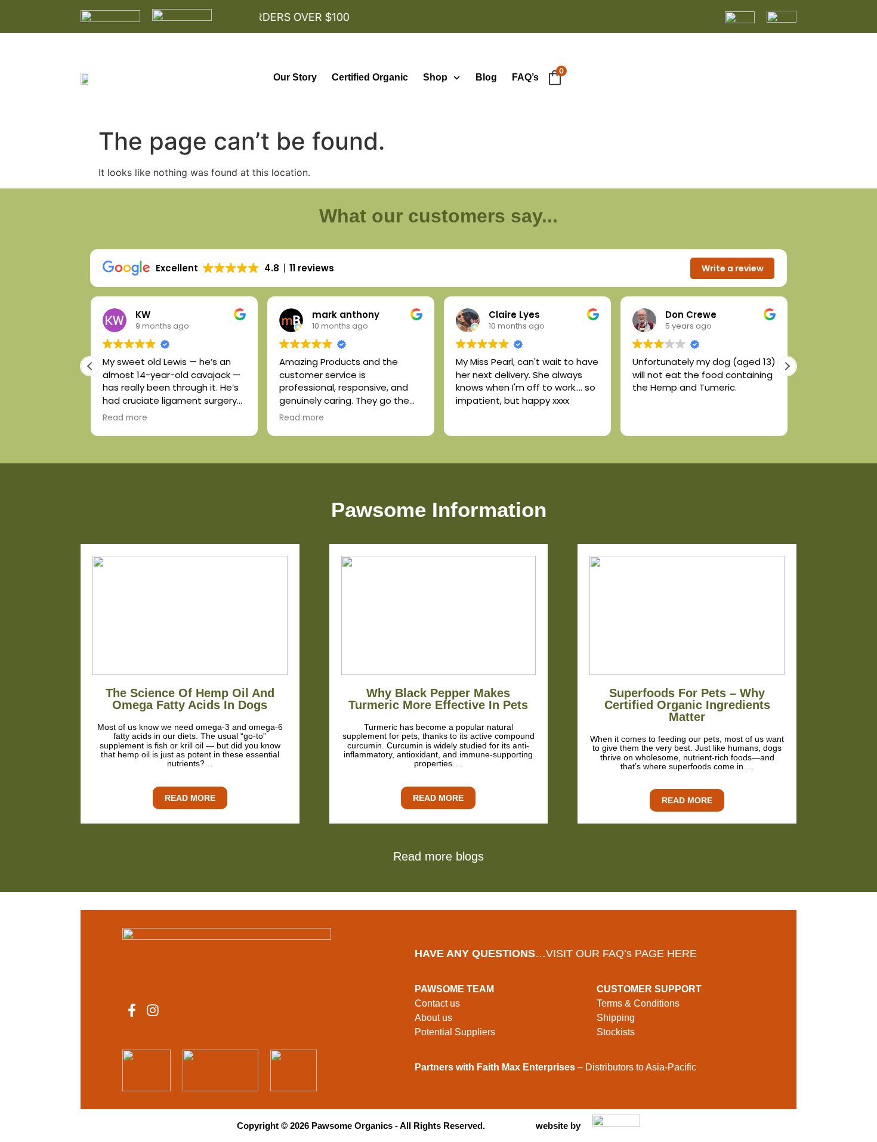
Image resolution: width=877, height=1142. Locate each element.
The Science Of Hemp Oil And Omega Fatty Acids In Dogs (190, 698)
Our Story (295, 77)
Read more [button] (124, 418)
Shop (435, 77)
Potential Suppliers (455, 1032)
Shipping (616, 1018)
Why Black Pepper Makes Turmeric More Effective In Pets (438, 698)
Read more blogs (438, 856)
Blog (486, 77)
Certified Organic (370, 77)
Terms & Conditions (638, 1003)
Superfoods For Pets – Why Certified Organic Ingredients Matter (687, 704)
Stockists (616, 1032)
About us (433, 1018)
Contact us (437, 1003)
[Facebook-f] (131, 1010)
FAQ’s (525, 77)
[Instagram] (152, 1010)
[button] (787, 366)
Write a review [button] (733, 268)
